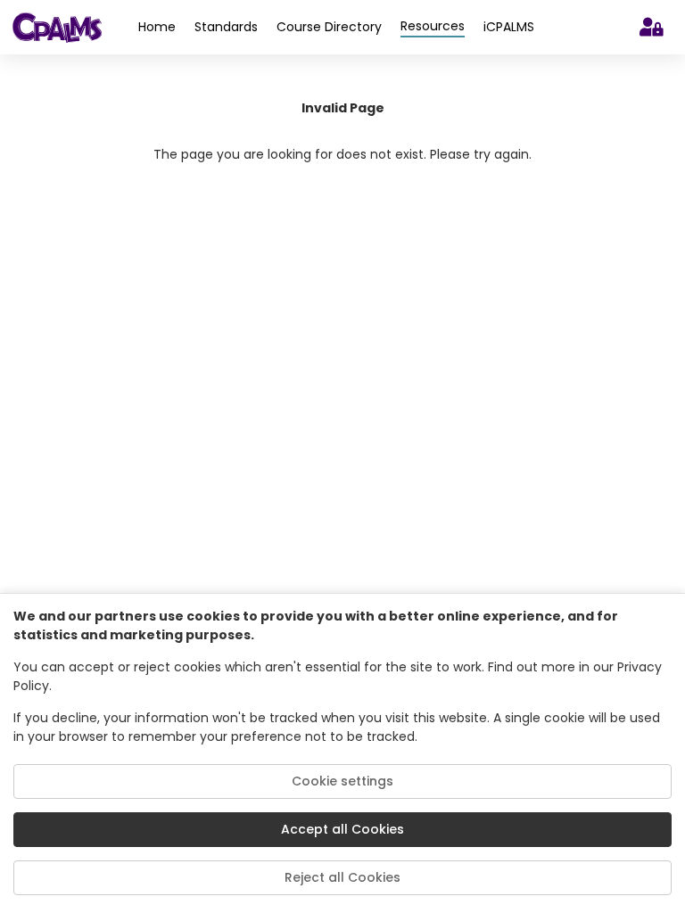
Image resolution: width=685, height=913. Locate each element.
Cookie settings (342, 781)
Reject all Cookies (342, 877)
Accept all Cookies (342, 829)
